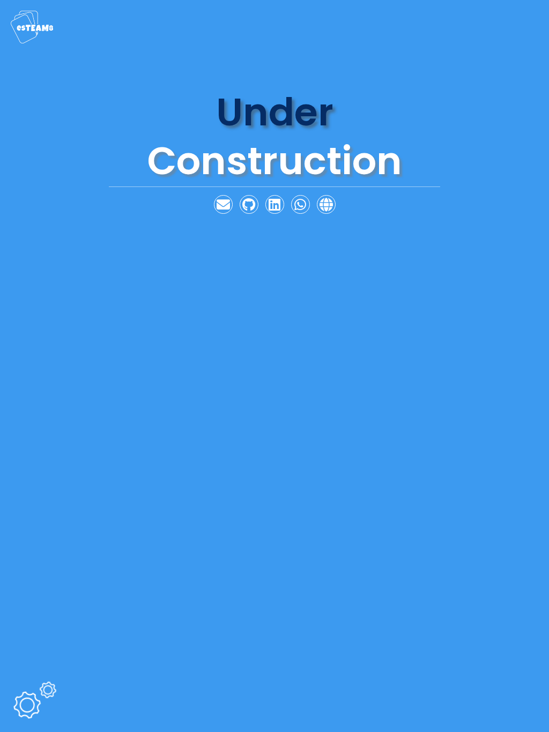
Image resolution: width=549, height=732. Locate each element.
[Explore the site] (326, 205)
